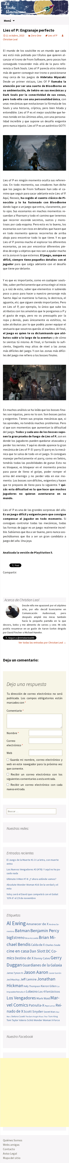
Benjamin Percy (44, 930)
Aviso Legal (10, 1153)
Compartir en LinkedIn (50, 578)
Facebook (7, 578)
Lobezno (32, 991)
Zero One (36, 35)
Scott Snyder (33, 1011)
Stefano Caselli (18, 1016)
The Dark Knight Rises (34, 1016)
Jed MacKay (13, 979)
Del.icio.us (21, 585)
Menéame (43, 578)
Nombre (13, 733)
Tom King (53, 1016)
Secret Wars (49, 1011)
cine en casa (18, 951)
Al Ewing (16, 923)
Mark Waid (43, 998)
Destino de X (24, 958)
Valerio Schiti (26, 1020)
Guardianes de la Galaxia (42, 965)
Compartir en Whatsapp (28, 585)
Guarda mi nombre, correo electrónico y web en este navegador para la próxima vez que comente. (34, 764)
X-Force (56, 1020)
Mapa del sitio (11, 1158)
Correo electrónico (15, 743)
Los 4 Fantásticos (49, 991)
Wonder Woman (42, 1020)
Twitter (14, 578)
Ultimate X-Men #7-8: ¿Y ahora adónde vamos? (31, 879)
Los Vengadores (21, 998)
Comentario (15, 710)
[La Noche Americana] (34, 8)
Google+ (21, 578)
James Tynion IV (15, 973)
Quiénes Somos (12, 1140)
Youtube (24, 835)
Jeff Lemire (28, 979)
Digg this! (14, 585)
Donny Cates (42, 958)
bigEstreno (16, 937)
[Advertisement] (34, 1092)
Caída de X (38, 945)
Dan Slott (37, 951)
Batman (22, 930)
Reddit (57, 578)
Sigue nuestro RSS (45, 835)
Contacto (9, 1149)
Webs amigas (11, 1144)
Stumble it (7, 585)
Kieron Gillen (48, 986)
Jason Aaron (36, 972)
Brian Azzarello (31, 938)
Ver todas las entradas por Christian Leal (42, 642)
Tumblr (35, 578)
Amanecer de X (37, 924)
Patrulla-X (36, 1005)
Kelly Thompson (32, 986)
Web (9, 753)
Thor (46, 1016)
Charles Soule (52, 945)
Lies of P (52, 35)
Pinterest (28, 578)
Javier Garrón (55, 973)
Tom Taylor (12, 1020)
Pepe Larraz (50, 1006)
